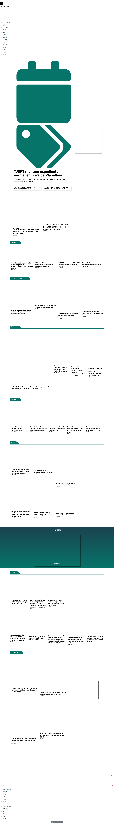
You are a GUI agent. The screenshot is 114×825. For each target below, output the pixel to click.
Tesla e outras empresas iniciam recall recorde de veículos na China (42, 514)
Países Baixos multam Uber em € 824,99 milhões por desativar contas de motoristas (17, 637)
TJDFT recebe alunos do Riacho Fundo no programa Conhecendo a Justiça (25, 188)
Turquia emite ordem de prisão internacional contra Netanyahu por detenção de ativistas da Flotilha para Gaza (56, 639)
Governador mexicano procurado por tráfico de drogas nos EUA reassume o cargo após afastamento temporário (38, 603)
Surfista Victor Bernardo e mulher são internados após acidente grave (38, 428)
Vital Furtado (57, 563)
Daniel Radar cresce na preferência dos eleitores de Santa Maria (91, 264)
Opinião (4, 34)
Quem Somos (105, 768)
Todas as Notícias (7, 22)
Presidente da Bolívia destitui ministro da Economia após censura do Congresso (76, 640)
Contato (112, 768)
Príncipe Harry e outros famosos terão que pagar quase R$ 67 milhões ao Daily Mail (95, 638)
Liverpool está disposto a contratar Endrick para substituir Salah (57, 428)
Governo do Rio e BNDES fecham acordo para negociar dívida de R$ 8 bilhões (52, 735)
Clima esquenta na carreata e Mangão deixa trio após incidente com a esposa (68, 315)
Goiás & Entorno (7, 27)
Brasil (4, 32)
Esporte (4, 30)
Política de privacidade (87, 768)
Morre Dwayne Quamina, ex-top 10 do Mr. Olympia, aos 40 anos (75, 429)
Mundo (4, 36)
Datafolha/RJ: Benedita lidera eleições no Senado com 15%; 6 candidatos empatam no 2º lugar (78, 371)
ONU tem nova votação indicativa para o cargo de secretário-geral (19, 601)
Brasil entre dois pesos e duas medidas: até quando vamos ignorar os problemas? (21, 311)
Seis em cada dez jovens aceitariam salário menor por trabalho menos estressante (23, 740)
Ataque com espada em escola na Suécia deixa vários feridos (37, 638)
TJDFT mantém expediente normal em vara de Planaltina (38, 173)
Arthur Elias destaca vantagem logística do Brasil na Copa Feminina (43, 472)
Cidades (5, 25)
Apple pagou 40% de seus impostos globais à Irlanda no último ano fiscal (20, 471)
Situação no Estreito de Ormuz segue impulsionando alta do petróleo (53, 693)
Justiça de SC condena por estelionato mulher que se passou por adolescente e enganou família (20, 513)
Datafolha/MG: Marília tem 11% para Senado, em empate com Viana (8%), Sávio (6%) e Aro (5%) (30, 387)
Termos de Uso (97, 768)
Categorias (111, 775)
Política (4, 29)
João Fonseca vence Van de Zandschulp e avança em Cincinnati (93, 428)
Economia (5, 37)
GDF (4, 24)
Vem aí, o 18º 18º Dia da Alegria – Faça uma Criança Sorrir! (45, 306)
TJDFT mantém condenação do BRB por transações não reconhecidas (26, 231)
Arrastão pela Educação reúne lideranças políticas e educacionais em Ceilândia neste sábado (22, 265)
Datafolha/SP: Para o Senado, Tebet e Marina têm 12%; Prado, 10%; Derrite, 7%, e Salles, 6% (95, 371)
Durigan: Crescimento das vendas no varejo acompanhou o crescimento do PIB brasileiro (24, 690)
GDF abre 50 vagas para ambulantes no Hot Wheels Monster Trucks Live (44, 264)
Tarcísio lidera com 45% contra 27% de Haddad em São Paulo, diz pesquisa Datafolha (60, 369)
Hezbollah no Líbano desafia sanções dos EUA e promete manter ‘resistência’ (56, 602)
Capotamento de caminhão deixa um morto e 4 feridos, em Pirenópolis (92, 313)
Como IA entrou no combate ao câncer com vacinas (65, 484)
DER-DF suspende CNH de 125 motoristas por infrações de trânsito (69, 264)
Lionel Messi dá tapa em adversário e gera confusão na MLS (19, 428)
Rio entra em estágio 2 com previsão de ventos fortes (65, 514)
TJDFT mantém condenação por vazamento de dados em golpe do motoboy (56, 226)
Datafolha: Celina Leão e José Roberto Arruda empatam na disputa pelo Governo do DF (56, 188)
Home (6, 20)
